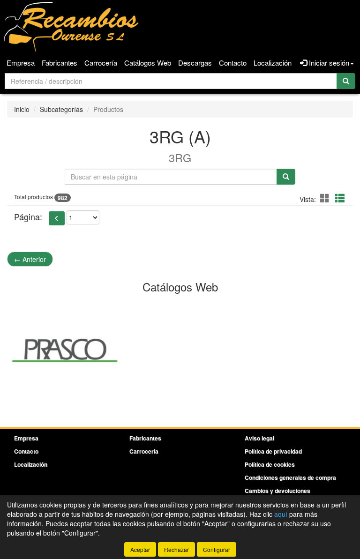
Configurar (216, 549)
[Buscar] (346, 81)
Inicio (22, 109)
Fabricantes (59, 62)
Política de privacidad (273, 451)
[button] (326, 198)
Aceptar (140, 549)
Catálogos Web (147, 62)
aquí (280, 514)
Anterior (30, 259)
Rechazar (176, 549)
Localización (273, 62)
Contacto (233, 62)
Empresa (21, 62)
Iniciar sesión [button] (328, 62)
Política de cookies (270, 464)
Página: (28, 217)
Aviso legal (259, 438)
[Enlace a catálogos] (65, 349)
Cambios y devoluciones (277, 490)
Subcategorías (61, 109)
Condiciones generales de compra (290, 477)
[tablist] (180, 349)
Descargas (195, 62)
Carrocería (100, 62)
